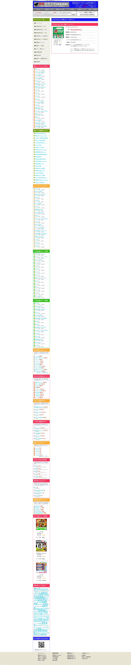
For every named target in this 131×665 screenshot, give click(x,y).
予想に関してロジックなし (41, 149)
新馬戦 (45, 604)
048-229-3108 (39, 606)
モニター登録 (38, 145)
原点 (36, 68)
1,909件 (42, 76)
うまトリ (37, 92)
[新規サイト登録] (87, 14)
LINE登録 (39, 623)
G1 (45, 597)
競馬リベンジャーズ (39, 236)
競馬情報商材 (40, 598)
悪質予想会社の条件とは (40, 133)
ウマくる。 (37, 361)
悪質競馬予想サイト (71, 658)
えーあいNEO (38, 74)
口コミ (38, 592)
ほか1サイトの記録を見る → (43, 372)
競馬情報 (42, 611)
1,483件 (42, 213)
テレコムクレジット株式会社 (41, 627)
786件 (42, 115)
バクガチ (37, 104)
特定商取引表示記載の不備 (41, 154)
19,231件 (43, 97)
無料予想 (37, 589)
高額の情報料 (38, 156)
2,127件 (42, 82)
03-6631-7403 (39, 621)
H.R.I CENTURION (39, 490)
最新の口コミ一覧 (42, 655)
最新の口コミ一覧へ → (44, 456)
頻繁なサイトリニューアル (41, 135)
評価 (45, 600)
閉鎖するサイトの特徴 (40, 175)
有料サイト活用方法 (42, 656)
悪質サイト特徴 (41, 660)
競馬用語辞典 (39, 52)
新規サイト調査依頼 (86, 656)
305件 (42, 112)
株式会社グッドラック (42, 617)
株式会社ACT (40, 604)
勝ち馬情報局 (38, 511)
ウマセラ (37, 245)
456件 (42, 109)
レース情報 (55, 658)
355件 (42, 198)
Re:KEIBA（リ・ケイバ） (40, 83)
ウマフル (37, 98)
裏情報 (39, 600)
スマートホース (38, 306)
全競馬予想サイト (71, 655)
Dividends (37, 506)
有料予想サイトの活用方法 (42, 36)
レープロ (37, 95)
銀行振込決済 (36, 619)
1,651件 (42, 222)
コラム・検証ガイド (40, 48)
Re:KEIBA (37, 392)
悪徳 (36, 604)
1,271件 (42, 189)
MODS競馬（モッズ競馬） (41, 126)
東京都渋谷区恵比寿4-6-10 (40, 608)
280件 (42, 127)
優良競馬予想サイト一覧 (41, 32)
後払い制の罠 (38, 165)
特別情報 (39, 597)
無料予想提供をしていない (41, 161)
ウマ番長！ (37, 509)
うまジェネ (37, 221)
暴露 (40, 630)
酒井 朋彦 (37, 625)
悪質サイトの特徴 (40, 45)
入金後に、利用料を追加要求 (41, 138)
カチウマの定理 (38, 77)
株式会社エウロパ (43, 625)
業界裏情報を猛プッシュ (40, 152)
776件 (42, 225)
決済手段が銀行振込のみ (40, 159)
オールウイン (38, 80)
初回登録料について (39, 163)
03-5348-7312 (45, 616)
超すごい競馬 (38, 224)
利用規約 (38, 61)
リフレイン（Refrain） (40, 71)
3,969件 (42, 70)
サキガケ (37, 197)
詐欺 (35, 634)
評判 (36, 630)
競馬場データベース (40, 42)
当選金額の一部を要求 (40, 168)
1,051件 (42, 307)
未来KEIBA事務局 (39, 512)
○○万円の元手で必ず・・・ (41, 142)
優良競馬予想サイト (71, 656)
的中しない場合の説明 (40, 140)
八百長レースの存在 (39, 147)
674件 (42, 237)
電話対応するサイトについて (41, 179)
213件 (42, 85)
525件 (42, 103)
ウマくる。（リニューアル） (41, 110)
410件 (42, 91)
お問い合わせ (85, 658)
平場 (45, 613)
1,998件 (42, 118)
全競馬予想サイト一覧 (41, 26)
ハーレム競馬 (38, 119)
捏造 (40, 619)
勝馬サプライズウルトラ (40, 86)
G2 (48, 617)
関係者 (44, 602)
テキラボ (37, 89)
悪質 (43, 623)
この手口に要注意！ (39, 172)
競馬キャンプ (38, 507)
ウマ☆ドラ (37, 188)
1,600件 (42, 79)
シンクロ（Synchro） (40, 101)
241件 (42, 100)
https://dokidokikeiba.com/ (76, 29)
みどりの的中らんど (39, 212)
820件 (60, 44)
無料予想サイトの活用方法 (42, 39)
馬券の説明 (38, 55)
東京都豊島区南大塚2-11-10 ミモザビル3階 (41, 620)
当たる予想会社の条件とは (41, 177)
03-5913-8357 (43, 632)
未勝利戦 (43, 634)
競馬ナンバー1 (38, 113)
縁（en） (37, 116)
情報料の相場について (40, 170)
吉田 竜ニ (38, 632)
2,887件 (42, 246)
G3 (39, 634)
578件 (42, 124)
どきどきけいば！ (58, 39)
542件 (42, 106)
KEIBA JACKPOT (39, 493)
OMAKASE (37, 395)
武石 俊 (47, 632)
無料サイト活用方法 (42, 658)
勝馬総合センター (39, 107)
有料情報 (46, 598)
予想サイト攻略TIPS (39, 182)
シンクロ (37, 356)
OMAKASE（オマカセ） (40, 122)
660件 (42, 88)
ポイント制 (38, 614)
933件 (42, 73)
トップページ (39, 23)
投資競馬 (35, 600)
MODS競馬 (37, 433)
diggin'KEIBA (38, 495)
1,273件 (42, 94)
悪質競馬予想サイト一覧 (41, 29)
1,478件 (42, 121)
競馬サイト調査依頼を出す (42, 58)
